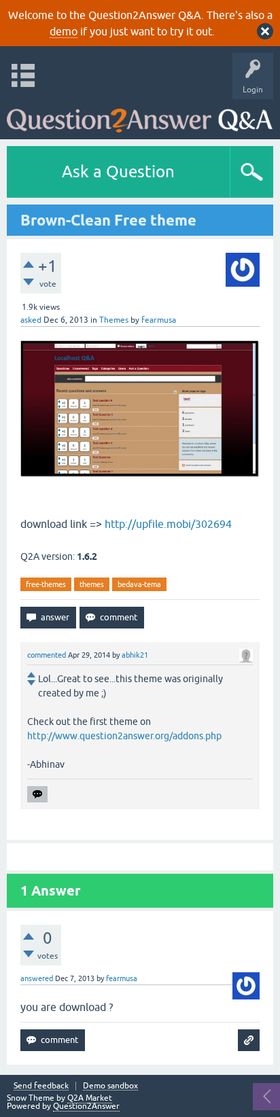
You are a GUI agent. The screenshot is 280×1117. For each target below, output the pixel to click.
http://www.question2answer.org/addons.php (124, 735)
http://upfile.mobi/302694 (168, 524)
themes (92, 584)
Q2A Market (89, 1098)
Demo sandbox (110, 1086)
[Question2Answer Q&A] (140, 115)
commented (46, 655)
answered (36, 978)
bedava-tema (139, 584)
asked (30, 320)
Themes (113, 320)
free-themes (46, 584)
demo (63, 31)
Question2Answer (86, 1106)
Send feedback (41, 1086)
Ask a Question (118, 171)
